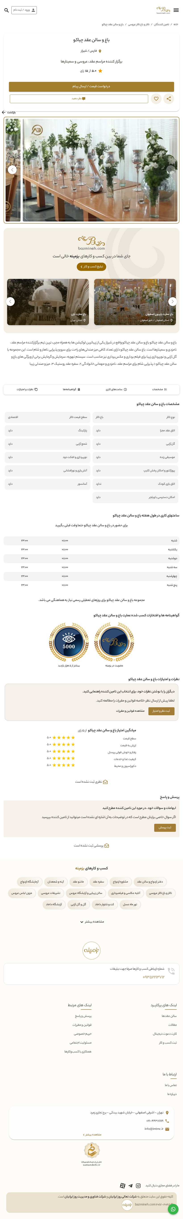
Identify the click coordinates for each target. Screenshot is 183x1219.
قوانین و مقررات (82, 1025)
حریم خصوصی (83, 1034)
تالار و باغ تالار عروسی (139, 24)
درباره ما (172, 1094)
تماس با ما (171, 1085)
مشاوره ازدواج (120, 882)
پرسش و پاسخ (83, 1016)
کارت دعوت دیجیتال (165, 1034)
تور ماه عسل (130, 904)
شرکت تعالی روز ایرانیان (122, 1196)
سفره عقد (98, 882)
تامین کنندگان (161, 24)
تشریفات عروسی (50, 893)
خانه (176, 24)
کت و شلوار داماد (104, 904)
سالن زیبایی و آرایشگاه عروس (85, 893)
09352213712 (153, 977)
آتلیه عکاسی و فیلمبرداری (125, 893)
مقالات (172, 1025)
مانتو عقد (78, 882)
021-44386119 (155, 1121)
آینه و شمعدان (56, 882)
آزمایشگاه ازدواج (29, 882)
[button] (176, 10)
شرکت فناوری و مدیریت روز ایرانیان (85, 1196)
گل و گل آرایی (78, 904)
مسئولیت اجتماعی (81, 1043)
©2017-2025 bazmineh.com (154, 1205)
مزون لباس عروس (21, 893)
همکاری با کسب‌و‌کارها (78, 1051)
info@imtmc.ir (154, 1129)
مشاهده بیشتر (94, 922)
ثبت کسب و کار (168, 1043)
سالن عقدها (169, 1016)
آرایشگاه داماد (54, 904)
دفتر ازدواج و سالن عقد (150, 882)
